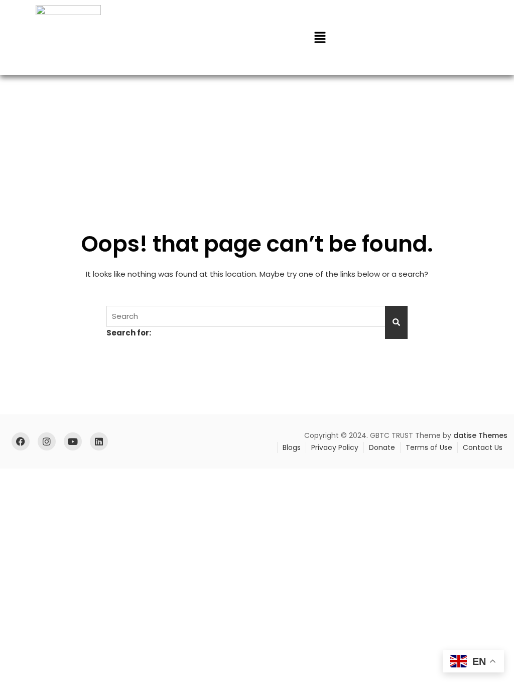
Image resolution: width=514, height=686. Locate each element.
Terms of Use (429, 447)
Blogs (292, 447)
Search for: (128, 332)
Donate (382, 447)
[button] (320, 37)
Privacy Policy (334, 447)
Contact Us (482, 447)
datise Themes (480, 435)
